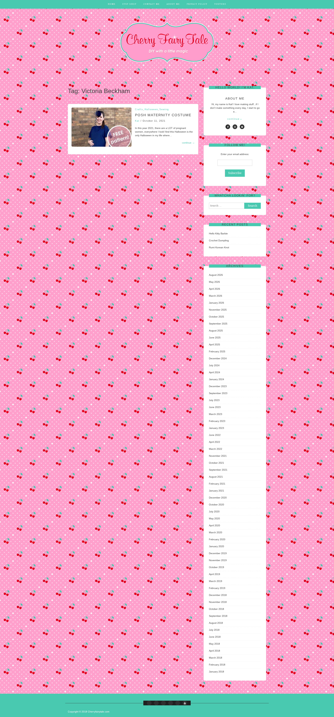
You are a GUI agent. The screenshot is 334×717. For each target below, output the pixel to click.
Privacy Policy (197, 4)
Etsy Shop (129, 4)
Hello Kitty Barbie (218, 233)
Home (111, 4)
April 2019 (214, 574)
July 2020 (214, 511)
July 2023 (214, 400)
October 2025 (216, 316)
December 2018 (218, 595)
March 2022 (215, 448)
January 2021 (216, 490)
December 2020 (218, 497)
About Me (173, 4)
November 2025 (218, 309)
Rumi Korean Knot (219, 247)
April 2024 (214, 372)
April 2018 (214, 650)
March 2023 (215, 414)
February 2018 (217, 664)
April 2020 (214, 525)
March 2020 (215, 532)
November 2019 (218, 560)
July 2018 (214, 629)
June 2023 (215, 407)
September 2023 (218, 393)
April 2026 (214, 288)
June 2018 (215, 636)
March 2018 (215, 657)
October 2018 (216, 609)
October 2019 (216, 567)
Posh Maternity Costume (163, 115)
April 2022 (214, 442)
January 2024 (216, 379)
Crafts (139, 109)
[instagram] (235, 126)
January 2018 (216, 671)
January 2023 (216, 428)
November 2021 (218, 455)
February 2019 (217, 588)
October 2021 (216, 462)
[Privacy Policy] (177, 703)
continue (188, 142)
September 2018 (218, 616)
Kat (137, 121)
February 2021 (217, 483)
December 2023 (218, 386)
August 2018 (216, 622)
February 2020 (217, 539)
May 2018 (214, 643)
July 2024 (214, 365)
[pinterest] (242, 126)
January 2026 (216, 302)
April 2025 (214, 344)
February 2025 (217, 351)
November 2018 (218, 602)
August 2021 (216, 476)
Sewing (164, 109)
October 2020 (216, 504)
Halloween (151, 109)
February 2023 (217, 421)
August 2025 (216, 330)
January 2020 (216, 546)
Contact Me (151, 4)
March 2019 (215, 581)
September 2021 (218, 469)
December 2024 (218, 358)
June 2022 (215, 435)
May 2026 (214, 281)
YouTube (220, 4)
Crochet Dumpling (219, 240)
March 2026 (215, 295)
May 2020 (214, 518)
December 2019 (218, 553)
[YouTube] (184, 703)
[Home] (149, 703)
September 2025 (218, 323)
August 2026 (216, 275)
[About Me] (170, 703)
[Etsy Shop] (156, 703)
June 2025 (215, 337)
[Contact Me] (163, 703)
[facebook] (227, 126)
